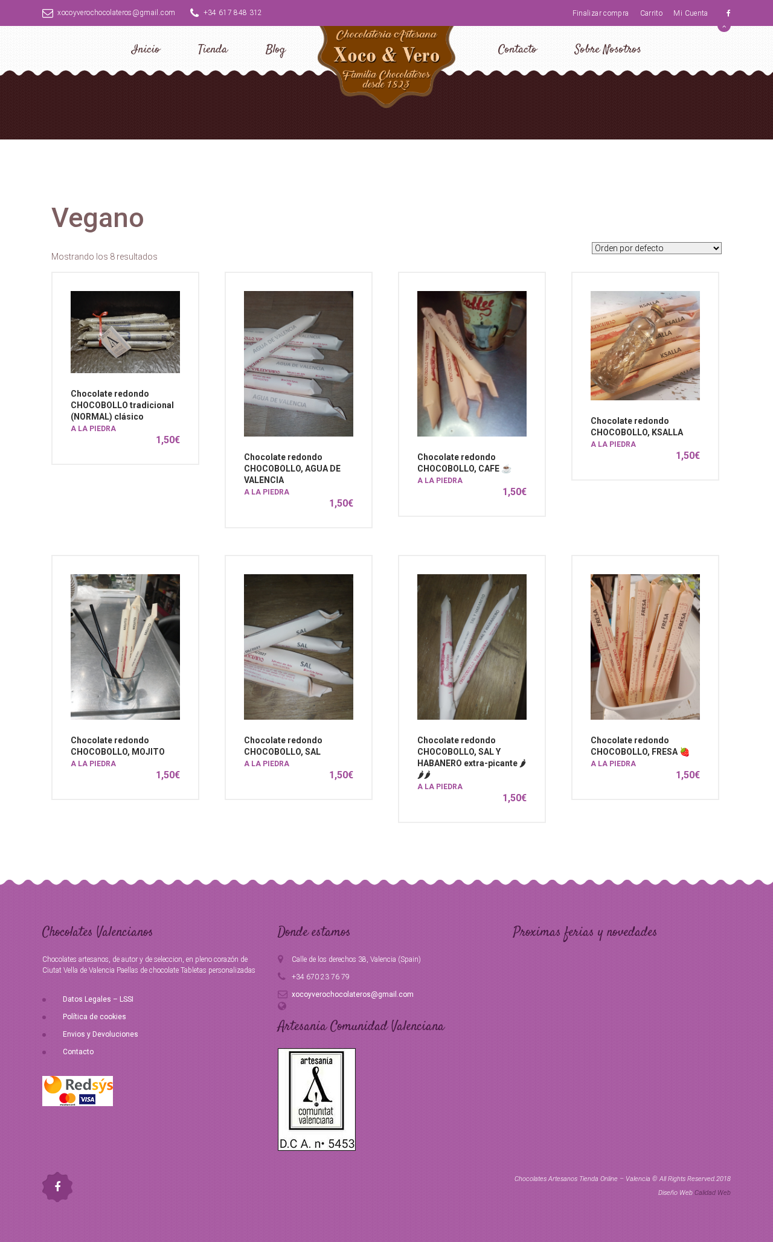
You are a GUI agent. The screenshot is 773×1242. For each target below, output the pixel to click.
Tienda (213, 50)
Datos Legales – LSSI (98, 999)
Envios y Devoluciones (100, 1034)
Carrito (651, 13)
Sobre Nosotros (608, 50)
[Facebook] (728, 13)
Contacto (517, 50)
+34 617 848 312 (233, 12)
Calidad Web (712, 1193)
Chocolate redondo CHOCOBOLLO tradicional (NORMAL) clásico (122, 405)
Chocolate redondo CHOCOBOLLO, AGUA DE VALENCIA (292, 468)
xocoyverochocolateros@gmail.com (116, 12)
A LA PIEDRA (93, 428)
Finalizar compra (601, 13)
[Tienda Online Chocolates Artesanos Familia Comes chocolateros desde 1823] (386, 65)
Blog (276, 50)
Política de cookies (94, 1017)
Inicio (146, 50)
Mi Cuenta (690, 13)
